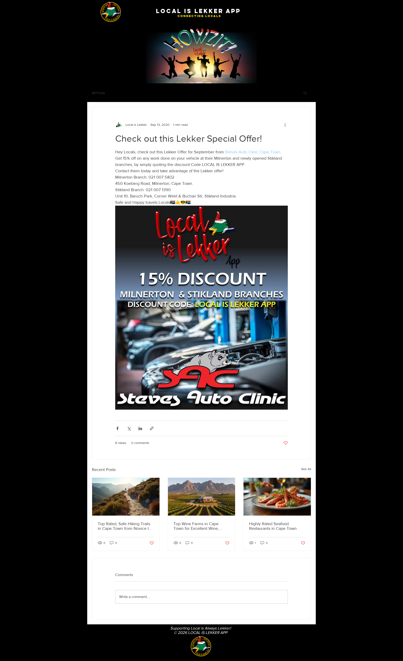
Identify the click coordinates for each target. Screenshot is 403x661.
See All (306, 469)
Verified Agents (97, 626)
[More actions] (285, 124)
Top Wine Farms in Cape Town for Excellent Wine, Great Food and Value (196, 526)
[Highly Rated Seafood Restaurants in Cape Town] (277, 497)
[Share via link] (151, 428)
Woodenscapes (97, 658)
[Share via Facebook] (117, 428)
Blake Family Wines (100, 629)
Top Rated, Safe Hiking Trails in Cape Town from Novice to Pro (124, 526)
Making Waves (97, 644)
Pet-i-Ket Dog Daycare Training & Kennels (112, 651)
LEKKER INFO (97, 640)
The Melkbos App (98, 633)
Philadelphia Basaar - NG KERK (106, 647)
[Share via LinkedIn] (140, 428)
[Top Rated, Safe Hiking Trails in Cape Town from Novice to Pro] (126, 497)
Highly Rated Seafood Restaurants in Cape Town (273, 526)
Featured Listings (98, 637)
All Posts (98, 93)
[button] (305, 93)
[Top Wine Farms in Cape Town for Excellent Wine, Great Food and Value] (201, 497)
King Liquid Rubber (99, 655)
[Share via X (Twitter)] (129, 428)
